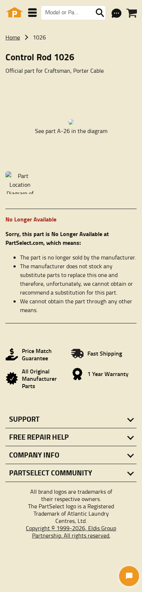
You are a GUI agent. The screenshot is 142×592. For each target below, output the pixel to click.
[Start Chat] (129, 576)
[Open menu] (32, 12)
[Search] (99, 12)
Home (12, 37)
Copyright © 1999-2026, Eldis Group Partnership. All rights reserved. (71, 531)
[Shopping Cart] (131, 13)
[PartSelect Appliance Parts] (14, 12)
